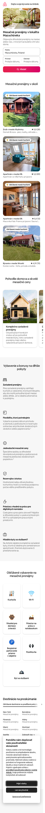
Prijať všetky (21, 783)
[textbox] (12, 61)
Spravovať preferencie (21, 797)
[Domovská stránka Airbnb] (5, 4)
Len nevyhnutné (21, 790)
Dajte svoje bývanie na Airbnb (25, 4)
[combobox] (21, 52)
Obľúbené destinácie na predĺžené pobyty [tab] (20, 704)
